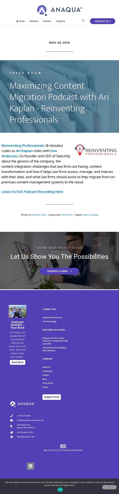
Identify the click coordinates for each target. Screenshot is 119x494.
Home (22, 21)
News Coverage (90, 214)
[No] (109, 487)
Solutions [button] (33, 21)
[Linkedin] (30, 466)
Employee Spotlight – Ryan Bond (17, 325)
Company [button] (60, 21)
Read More (18, 362)
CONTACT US (101, 21)
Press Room (67, 214)
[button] (83, 20)
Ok (60, 489)
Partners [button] (47, 21)
